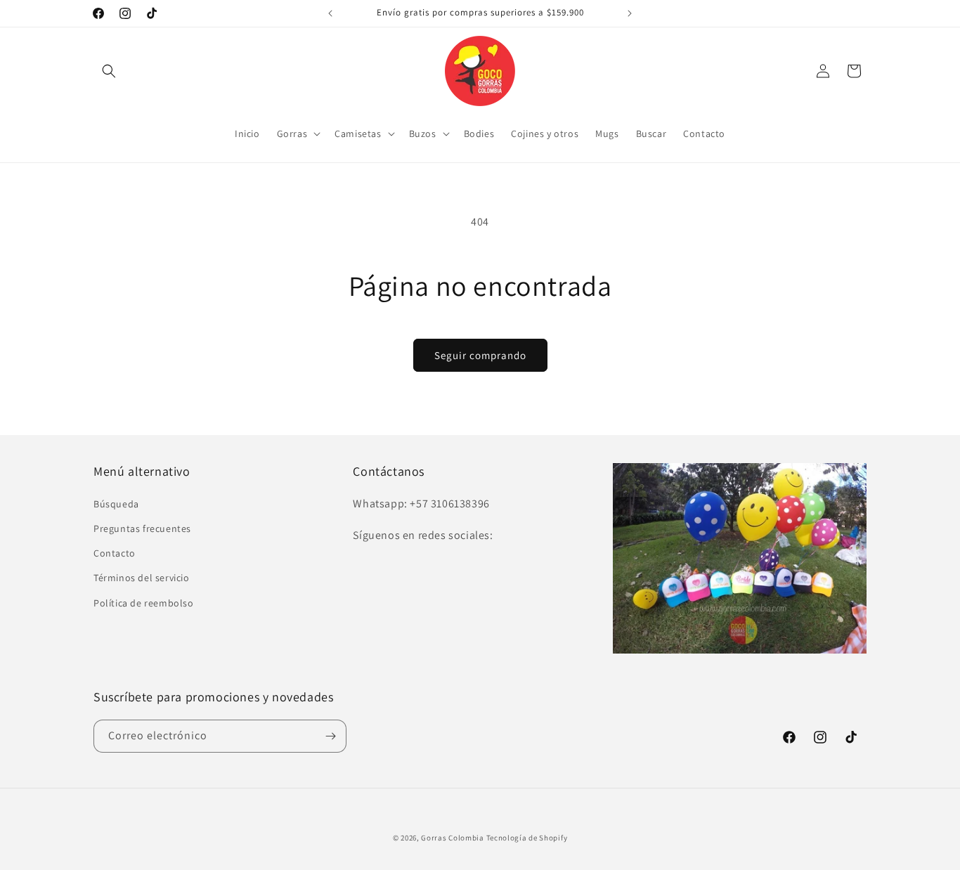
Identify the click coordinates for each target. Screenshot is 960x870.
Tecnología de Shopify (527, 838)
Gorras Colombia (452, 838)
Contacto (114, 553)
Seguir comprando (480, 355)
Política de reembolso (143, 603)
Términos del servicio (141, 577)
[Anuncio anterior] (330, 13)
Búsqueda (116, 504)
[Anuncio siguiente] (629, 13)
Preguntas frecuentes (142, 528)
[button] (108, 71)
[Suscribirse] (330, 736)
